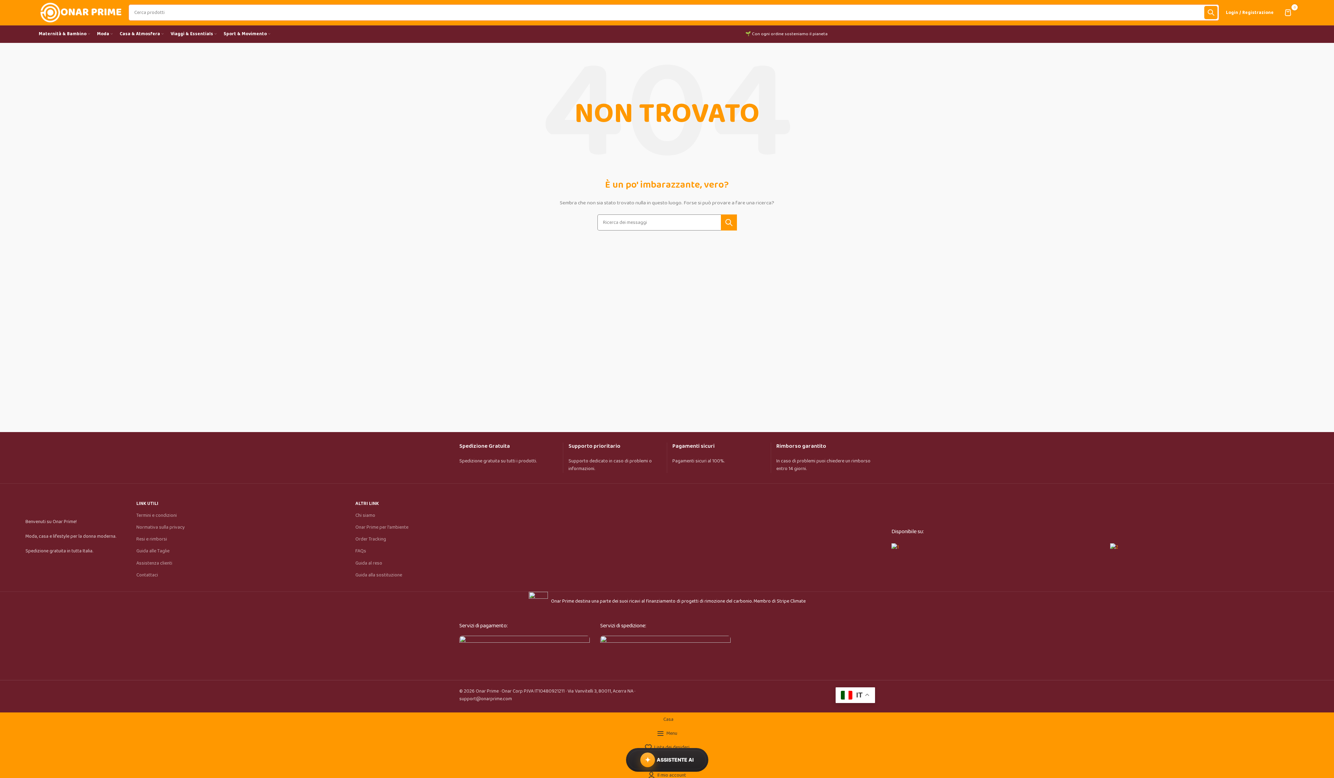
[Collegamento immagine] (524, 652)
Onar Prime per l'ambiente (381, 527)
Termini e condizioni (156, 515)
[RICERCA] (1211, 12)
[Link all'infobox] (511, 458)
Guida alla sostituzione (378, 575)
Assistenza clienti (154, 563)
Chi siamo (365, 515)
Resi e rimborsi (151, 539)
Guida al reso (368, 563)
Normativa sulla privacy (160, 527)
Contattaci (147, 575)
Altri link (367, 503)
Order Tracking (370, 539)
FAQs (360, 551)
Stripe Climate (791, 601)
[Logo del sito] (80, 12)
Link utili (147, 503)
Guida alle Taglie (152, 551)
